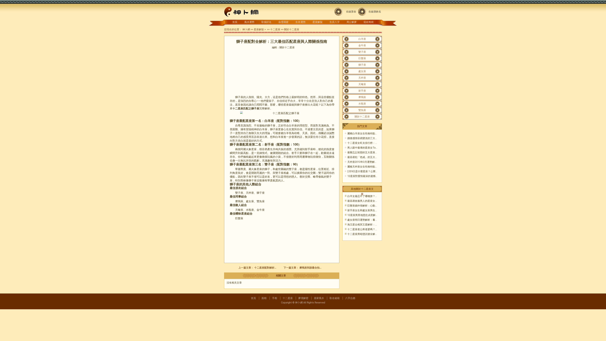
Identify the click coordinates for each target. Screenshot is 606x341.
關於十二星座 (291, 29)
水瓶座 (362, 103)
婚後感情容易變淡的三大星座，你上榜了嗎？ (372, 138)
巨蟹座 (362, 58)
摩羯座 (362, 97)
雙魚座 (362, 110)
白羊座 (362, 38)
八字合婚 (350, 298)
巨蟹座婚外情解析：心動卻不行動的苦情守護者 (373, 205)
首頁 (234, 22)
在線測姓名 (374, 11)
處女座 (362, 71)
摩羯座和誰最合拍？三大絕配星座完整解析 (323, 267)
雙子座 (362, 51)
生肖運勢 (300, 22)
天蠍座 (362, 84)
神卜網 (246, 29)
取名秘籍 (335, 298)
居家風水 (319, 298)
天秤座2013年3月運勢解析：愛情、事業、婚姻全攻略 (377, 161)
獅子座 (362, 64)
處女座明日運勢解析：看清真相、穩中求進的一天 (375, 219)
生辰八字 (335, 22)
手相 (274, 298)
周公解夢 (352, 22)
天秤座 (362, 77)
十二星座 (275, 29)
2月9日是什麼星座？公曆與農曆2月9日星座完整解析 (376, 171)
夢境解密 (303, 298)
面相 (264, 298)
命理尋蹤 (283, 22)
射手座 (362, 90)
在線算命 (351, 11)
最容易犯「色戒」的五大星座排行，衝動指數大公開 (376, 157)
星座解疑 (317, 22)
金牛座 (362, 45)
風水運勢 (249, 22)
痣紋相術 (369, 22)
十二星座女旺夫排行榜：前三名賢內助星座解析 (373, 142)
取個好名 (266, 22)
